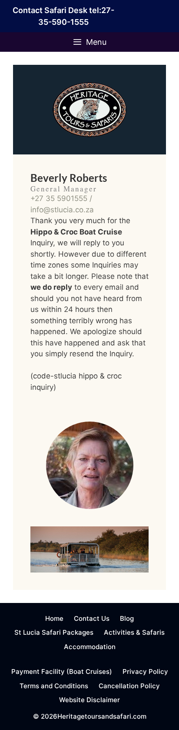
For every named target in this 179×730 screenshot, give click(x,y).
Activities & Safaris (134, 632)
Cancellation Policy (129, 686)
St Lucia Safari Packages (53, 632)
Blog (127, 618)
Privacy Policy (145, 671)
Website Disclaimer (89, 700)
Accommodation (90, 647)
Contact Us (91, 618)
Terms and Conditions (54, 686)
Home (54, 618)
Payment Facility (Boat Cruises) (61, 671)
